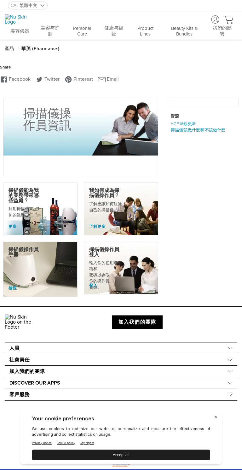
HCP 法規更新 (183, 123)
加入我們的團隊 (137, 322)
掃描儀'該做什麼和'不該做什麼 (198, 130)
